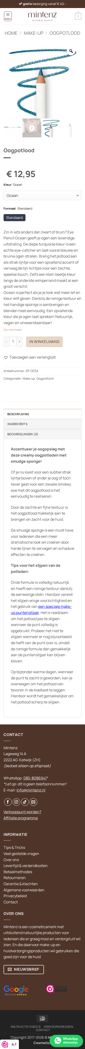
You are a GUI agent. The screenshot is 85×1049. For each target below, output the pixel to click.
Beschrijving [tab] (18, 414)
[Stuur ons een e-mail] (33, 802)
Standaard (14, 217)
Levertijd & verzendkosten (26, 865)
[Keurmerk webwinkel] (56, 989)
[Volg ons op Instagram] (16, 802)
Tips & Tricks (14, 847)
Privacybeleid (15, 895)
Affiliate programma (21, 818)
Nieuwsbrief (26, 969)
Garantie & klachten (21, 883)
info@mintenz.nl (31, 790)
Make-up (33, 33)
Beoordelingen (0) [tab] (22, 434)
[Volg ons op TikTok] (25, 802)
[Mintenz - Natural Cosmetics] (42, 16)
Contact (11, 902)
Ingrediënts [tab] (17, 424)
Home (11, 33)
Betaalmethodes (18, 871)
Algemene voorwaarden (24, 889)
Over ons (11, 859)
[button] (8, 16)
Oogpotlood (65, 33)
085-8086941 (35, 778)
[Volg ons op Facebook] (8, 802)
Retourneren (15, 877)
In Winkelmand (44, 341)
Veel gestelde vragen (21, 853)
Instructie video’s (26, 1027)
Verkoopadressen (58, 1027)
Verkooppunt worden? (22, 811)
